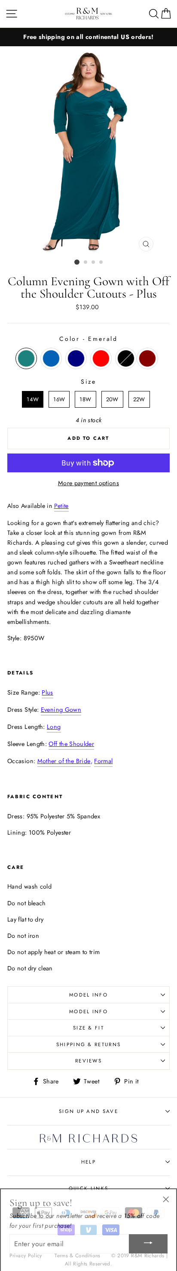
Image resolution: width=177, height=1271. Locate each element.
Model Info (88, 994)
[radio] (26, 358)
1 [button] (76, 262)
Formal (103, 761)
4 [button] (101, 262)
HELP (88, 1161)
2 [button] (86, 262)
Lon (54, 726)
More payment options (88, 483)
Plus (47, 692)
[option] (88, 37)
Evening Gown (61, 709)
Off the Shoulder (71, 744)
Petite (61, 505)
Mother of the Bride (64, 761)
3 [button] (94, 262)
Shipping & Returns (88, 1044)
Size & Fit (88, 1027)
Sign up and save (88, 1111)
